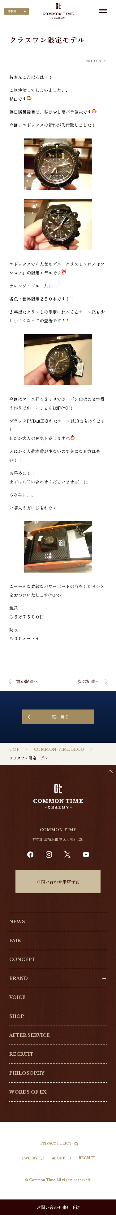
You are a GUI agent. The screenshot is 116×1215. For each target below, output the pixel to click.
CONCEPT (22, 959)
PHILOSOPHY (26, 1073)
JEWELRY (29, 1158)
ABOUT (58, 1158)
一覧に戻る (58, 717)
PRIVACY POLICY (56, 1143)
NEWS (17, 921)
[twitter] (67, 854)
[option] (100, 1210)
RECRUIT (21, 1054)
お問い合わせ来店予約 (58, 881)
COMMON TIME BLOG (59, 749)
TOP (14, 749)
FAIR (15, 940)
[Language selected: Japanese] (100, 1209)
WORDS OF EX (28, 1092)
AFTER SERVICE (29, 1035)
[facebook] (30, 854)
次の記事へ (88, 681)
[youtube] (86, 854)
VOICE (17, 997)
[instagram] (49, 854)
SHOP (16, 1016)
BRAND (18, 978)
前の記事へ (27, 681)
